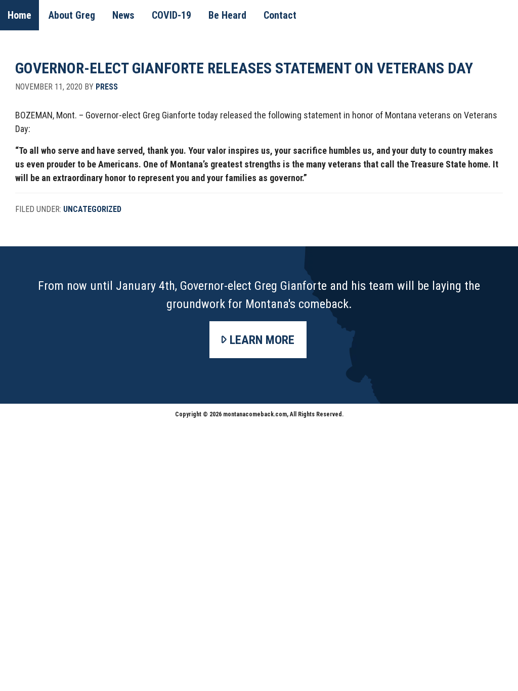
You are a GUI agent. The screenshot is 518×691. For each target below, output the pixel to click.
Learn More (262, 340)
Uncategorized (92, 209)
